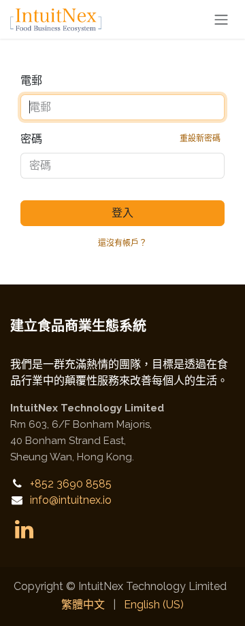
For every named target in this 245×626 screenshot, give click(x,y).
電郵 (31, 80)
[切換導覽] (221, 19)
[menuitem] (83, 605)
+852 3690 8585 (71, 483)
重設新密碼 (200, 138)
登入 (122, 212)
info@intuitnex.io (71, 500)
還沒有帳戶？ (122, 243)
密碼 (120, 138)
